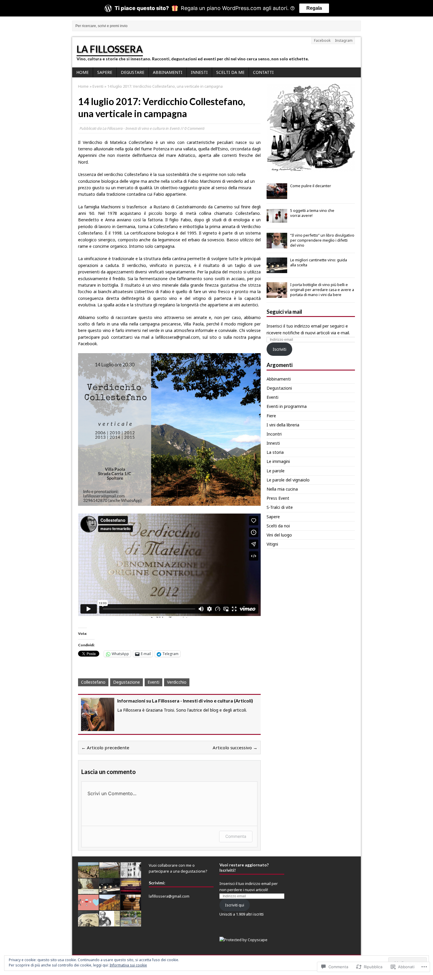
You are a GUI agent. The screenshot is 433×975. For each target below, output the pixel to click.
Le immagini (278, 461)
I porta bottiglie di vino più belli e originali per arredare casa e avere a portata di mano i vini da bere (322, 289)
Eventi (175, 128)
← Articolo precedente (105, 747)
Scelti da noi (278, 526)
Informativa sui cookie (128, 965)
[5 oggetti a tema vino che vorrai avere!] (277, 220)
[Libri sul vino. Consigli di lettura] (130, 890)
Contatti (263, 72)
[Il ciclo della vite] (109, 874)
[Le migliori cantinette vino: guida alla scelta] (277, 270)
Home (82, 72)
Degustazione (126, 682)
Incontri (274, 434)
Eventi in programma (287, 406)
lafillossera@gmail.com (169, 896)
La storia (275, 452)
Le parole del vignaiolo (288, 480)
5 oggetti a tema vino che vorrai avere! (312, 213)
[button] (311, 127)
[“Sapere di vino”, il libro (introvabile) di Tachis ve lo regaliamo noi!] (88, 890)
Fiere (271, 415)
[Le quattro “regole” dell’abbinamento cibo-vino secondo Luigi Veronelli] (88, 923)
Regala (314, 8)
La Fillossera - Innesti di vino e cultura (134, 128)
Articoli (243, 700)
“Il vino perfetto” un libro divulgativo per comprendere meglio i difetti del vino (322, 240)
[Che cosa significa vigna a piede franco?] (88, 874)
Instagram (344, 40)
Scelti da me (230, 72)
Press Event (278, 498)
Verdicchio (176, 682)
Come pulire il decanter (310, 185)
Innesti (199, 72)
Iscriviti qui (234, 905)
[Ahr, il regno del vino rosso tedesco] (109, 907)
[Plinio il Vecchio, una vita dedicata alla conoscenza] (109, 923)
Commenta (235, 836)
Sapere (104, 72)
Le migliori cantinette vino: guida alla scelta (318, 262)
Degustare (132, 72)
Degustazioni (279, 388)
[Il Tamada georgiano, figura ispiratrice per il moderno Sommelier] (130, 923)
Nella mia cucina (282, 489)
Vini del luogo (279, 535)
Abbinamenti (167, 72)
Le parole (276, 471)
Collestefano (93, 682)
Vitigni (272, 544)
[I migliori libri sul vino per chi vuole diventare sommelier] (130, 907)
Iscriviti (279, 349)
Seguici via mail (284, 311)
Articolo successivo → (235, 747)
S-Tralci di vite (280, 507)
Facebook (322, 40)
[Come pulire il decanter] (277, 195)
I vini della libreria (283, 425)
